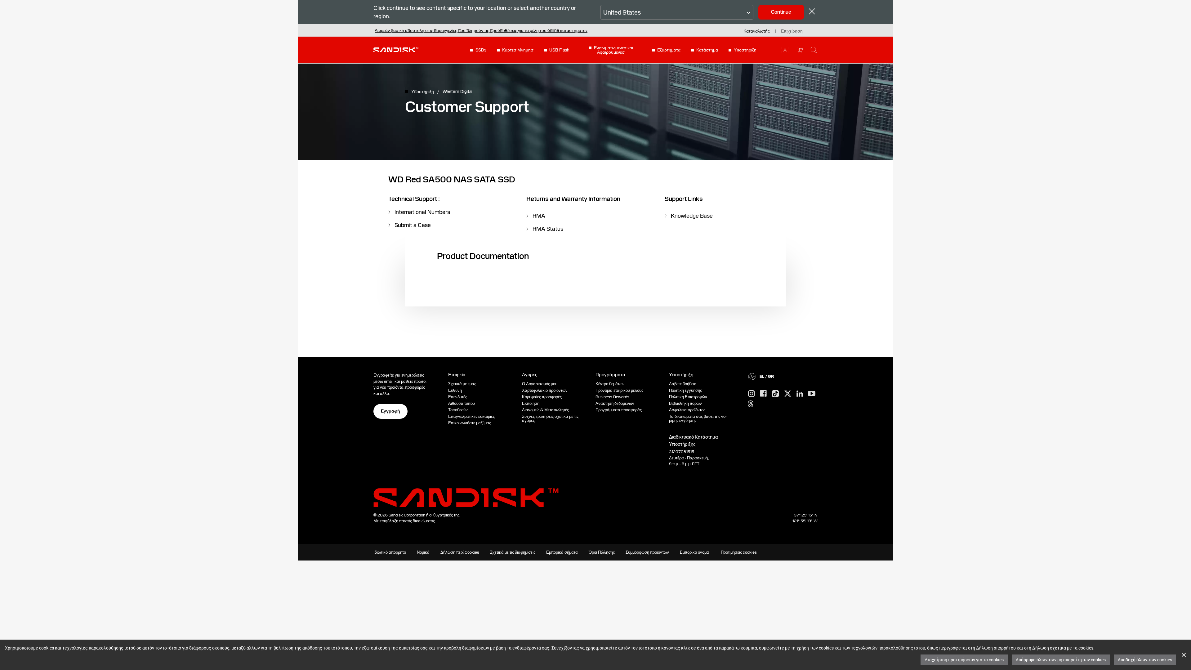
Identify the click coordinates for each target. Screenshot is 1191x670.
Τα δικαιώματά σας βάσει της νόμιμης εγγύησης (698, 418)
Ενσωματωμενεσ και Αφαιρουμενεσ (613, 50)
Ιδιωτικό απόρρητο (389, 552)
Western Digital (457, 91)
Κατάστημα (707, 49)
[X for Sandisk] (788, 394)
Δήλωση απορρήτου (996, 648)
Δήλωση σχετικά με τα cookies (1062, 648)
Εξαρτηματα (668, 49)
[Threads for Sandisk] (750, 404)
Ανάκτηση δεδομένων (615, 403)
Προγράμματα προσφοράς (619, 410)
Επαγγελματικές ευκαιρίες (471, 416)
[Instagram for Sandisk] (751, 394)
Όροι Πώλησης (602, 552)
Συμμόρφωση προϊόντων (647, 552)
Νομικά (423, 552)
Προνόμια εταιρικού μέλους (619, 390)
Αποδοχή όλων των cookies (1145, 660)
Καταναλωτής (756, 31)
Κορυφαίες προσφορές (542, 397)
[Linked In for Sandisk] (799, 394)
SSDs (480, 49)
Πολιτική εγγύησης (685, 390)
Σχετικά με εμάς (462, 383)
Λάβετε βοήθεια (683, 383)
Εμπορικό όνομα (694, 552)
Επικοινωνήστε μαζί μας (469, 423)
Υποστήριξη (423, 91)
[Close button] (812, 12)
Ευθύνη (455, 390)
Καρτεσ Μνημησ (517, 49)
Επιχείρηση (792, 31)
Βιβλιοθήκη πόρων (685, 403)
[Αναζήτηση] (814, 50)
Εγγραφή (390, 411)
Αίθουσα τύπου (461, 403)
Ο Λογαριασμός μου (539, 383)
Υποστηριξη (745, 49)
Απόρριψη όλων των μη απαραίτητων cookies (1061, 660)
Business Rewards (612, 397)
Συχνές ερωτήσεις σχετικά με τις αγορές (550, 418)
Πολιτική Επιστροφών (688, 397)
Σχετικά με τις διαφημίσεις (512, 552)
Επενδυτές (457, 397)
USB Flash (559, 49)
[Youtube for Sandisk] (811, 394)
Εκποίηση (530, 403)
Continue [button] (781, 12)
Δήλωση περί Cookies (459, 552)
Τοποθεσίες (458, 410)
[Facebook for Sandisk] (763, 393)
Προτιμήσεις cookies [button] (739, 552)
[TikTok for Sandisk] (775, 394)
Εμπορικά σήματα (562, 552)
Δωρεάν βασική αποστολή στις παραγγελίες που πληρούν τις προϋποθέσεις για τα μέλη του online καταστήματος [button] (481, 30)
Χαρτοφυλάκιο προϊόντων (545, 390)
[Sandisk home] (395, 49)
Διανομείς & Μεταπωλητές (545, 410)
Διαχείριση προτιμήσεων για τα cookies (964, 660)
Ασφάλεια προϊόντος (687, 410)
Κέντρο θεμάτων (610, 383)
